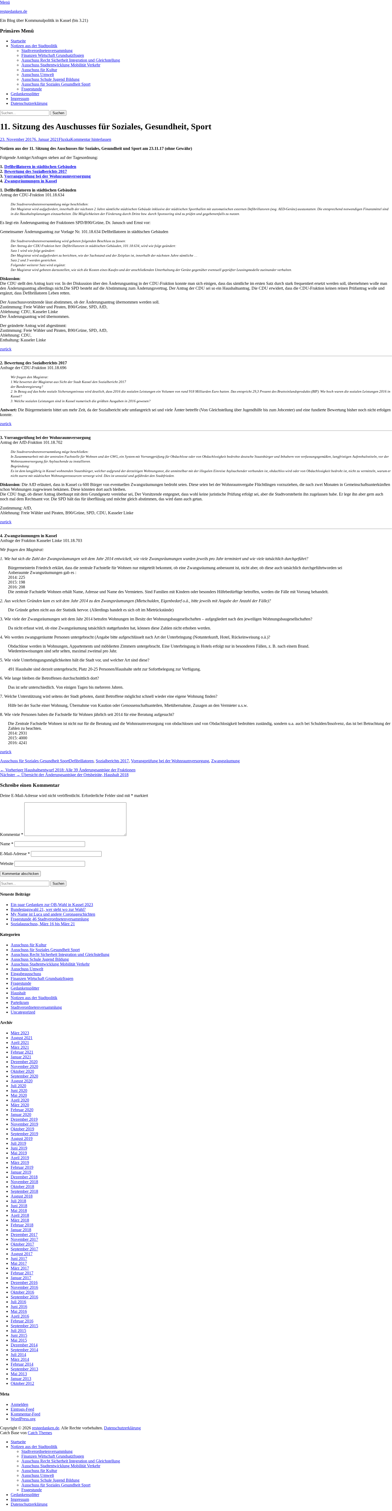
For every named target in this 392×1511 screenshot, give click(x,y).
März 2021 (20, 1047)
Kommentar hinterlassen (90, 139)
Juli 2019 (18, 1143)
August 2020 (22, 1081)
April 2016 (20, 1316)
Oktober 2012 (22, 1383)
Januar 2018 (21, 1229)
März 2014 (20, 1359)
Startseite (18, 41)
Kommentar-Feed (25, 1414)
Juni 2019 (19, 1148)
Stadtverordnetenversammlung (47, 50)
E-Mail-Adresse (15, 853)
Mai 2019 (19, 1153)
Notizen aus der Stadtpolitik (34, 45)
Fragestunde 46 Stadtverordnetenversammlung (50, 919)
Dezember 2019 (24, 1119)
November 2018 (24, 1181)
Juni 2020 (19, 1090)
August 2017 (22, 1253)
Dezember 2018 (24, 1177)
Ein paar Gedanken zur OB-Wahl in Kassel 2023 (52, 904)
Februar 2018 (22, 1225)
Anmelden (19, 1404)
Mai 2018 (19, 1210)
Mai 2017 (19, 1263)
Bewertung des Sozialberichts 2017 (35, 171)
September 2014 (24, 1349)
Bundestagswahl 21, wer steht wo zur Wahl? (48, 909)
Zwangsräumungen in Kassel (30, 181)
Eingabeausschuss (26, 973)
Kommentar (11, 834)
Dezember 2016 (24, 1282)
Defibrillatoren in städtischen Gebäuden (40, 166)
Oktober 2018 (22, 1186)
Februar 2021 (22, 1052)
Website (6, 863)
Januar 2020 (21, 1114)
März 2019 (20, 1162)
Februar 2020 (22, 1109)
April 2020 (20, 1100)
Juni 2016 (19, 1306)
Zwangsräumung (225, 761)
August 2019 (22, 1138)
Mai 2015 (19, 1340)
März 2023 (20, 1033)
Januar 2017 (21, 1277)
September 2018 (24, 1191)
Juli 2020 (18, 1085)
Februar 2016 (22, 1321)
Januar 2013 (21, 1378)
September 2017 (24, 1249)
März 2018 (20, 1220)
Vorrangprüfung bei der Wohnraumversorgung (47, 176)
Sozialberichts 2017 (112, 761)
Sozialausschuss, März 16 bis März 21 (43, 924)
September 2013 (24, 1369)
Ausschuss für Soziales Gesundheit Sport (55, 84)
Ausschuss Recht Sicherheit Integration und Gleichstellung (70, 60)
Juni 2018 (19, 1205)
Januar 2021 (21, 1057)
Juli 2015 (18, 1330)
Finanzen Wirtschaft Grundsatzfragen (52, 55)
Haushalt (18, 993)
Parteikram (20, 1002)
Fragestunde (31, 89)
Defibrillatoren (81, 761)
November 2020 (24, 1066)
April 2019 (20, 1157)
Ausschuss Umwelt (37, 74)
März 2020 (20, 1105)
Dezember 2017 (24, 1234)
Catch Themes (40, 1432)
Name (6, 844)
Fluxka (64, 139)
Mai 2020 (19, 1095)
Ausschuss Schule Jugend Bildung (50, 79)
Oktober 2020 (22, 1071)
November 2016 (24, 1287)
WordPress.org (23, 1419)
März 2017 (20, 1268)
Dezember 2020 (24, 1061)
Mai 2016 (19, 1311)
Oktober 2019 (22, 1129)
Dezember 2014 (24, 1345)
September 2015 (24, 1325)
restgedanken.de (13, 11)
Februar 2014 (22, 1364)
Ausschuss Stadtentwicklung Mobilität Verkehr (60, 65)
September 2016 (24, 1297)
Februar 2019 (22, 1167)
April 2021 (20, 1042)
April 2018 (20, 1215)
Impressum (20, 98)
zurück (5, 349)
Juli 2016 (18, 1301)
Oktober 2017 (22, 1244)
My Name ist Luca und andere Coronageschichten (53, 914)
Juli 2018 (18, 1201)
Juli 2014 (18, 1354)
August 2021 (22, 1037)
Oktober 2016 (22, 1292)
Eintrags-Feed (22, 1409)
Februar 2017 (22, 1273)
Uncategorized (23, 1012)
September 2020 (24, 1076)
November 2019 (24, 1124)
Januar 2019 (21, 1172)
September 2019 (24, 1133)
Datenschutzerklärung (29, 103)
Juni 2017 (19, 1258)
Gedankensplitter (25, 93)
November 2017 (24, 1239)
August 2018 (22, 1196)
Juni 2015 (19, 1335)
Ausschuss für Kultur (39, 69)
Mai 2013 (19, 1374)
